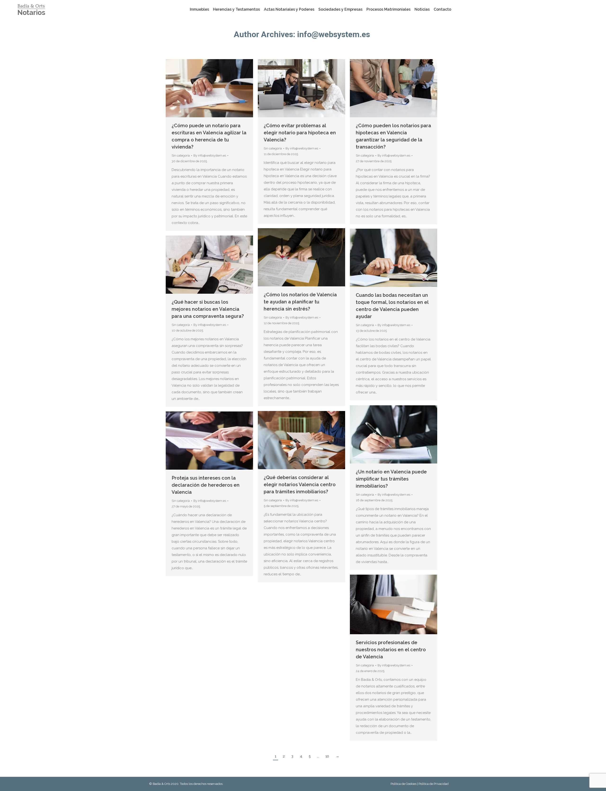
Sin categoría (181, 155)
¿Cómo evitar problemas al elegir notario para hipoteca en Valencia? (300, 133)
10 (327, 756)
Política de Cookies (404, 784)
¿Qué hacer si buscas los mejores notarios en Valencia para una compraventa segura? (208, 309)
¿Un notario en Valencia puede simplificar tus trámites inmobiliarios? (391, 479)
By (209, 155)
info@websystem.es (333, 34)
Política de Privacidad (434, 784)
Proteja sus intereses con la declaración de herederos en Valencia (206, 485)
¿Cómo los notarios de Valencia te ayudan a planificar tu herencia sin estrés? (300, 302)
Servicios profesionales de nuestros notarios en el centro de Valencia (391, 650)
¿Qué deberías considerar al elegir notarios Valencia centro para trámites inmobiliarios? (300, 484)
